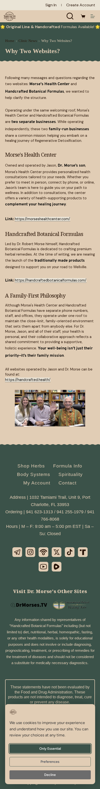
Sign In (51, 5)
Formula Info (67, 465)
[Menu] (93, 16)
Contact (67, 482)
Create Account (80, 5)
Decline (50, 775)
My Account (36, 482)
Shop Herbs (31, 465)
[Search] (70, 16)
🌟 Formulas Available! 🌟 (50, 26)
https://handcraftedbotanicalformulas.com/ (50, 280)
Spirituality (70, 474)
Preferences (50, 762)
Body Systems (33, 474)
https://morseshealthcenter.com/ (42, 219)
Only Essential (50, 749)
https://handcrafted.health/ (27, 380)
